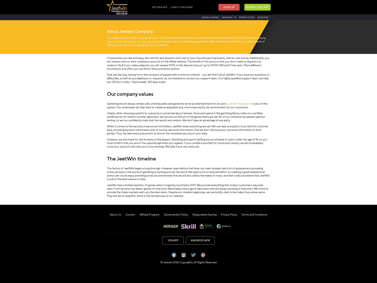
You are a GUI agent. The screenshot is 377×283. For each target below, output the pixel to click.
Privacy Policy (229, 214)
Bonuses (263, 17)
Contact (130, 214)
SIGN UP (229, 7)
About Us (115, 214)
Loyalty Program (182, 7)
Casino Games (210, 17)
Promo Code (246, 17)
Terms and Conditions (254, 214)
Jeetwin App (159, 7)
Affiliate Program (149, 214)
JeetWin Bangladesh (240, 103)
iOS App (173, 240)
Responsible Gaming (204, 214)
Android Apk (200, 240)
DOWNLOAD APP (257, 7)
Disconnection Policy (176, 214)
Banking (227, 17)
